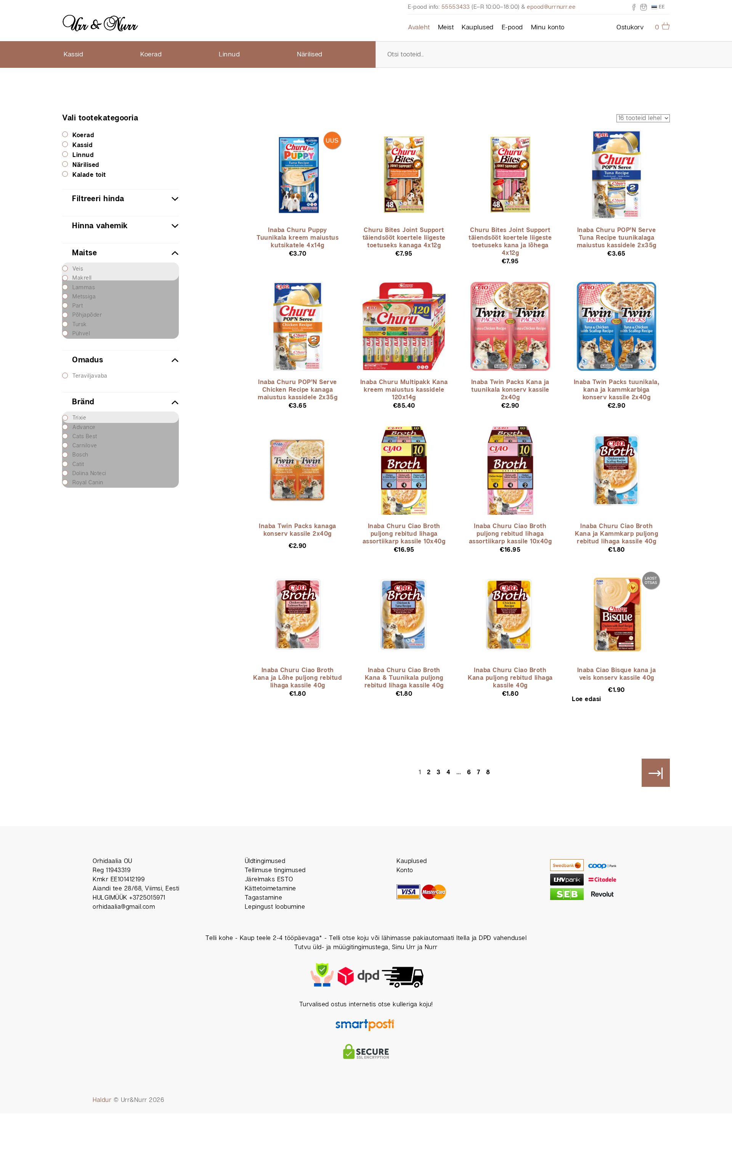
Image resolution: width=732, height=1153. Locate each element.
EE (661, 7)
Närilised (310, 54)
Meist (446, 27)
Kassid (73, 54)
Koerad (151, 54)
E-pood (512, 27)
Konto (404, 870)
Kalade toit (89, 175)
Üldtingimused (265, 861)
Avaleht (419, 27)
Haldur (102, 1100)
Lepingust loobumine (275, 907)
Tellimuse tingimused (275, 870)
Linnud (229, 54)
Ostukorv (630, 27)
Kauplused (478, 27)
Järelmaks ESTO (269, 879)
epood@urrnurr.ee (551, 7)
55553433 (455, 7)
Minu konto (548, 27)
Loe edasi (586, 699)
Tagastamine (264, 898)
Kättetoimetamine (270, 889)
